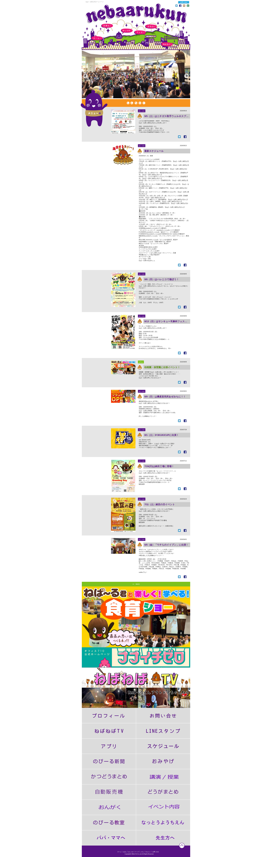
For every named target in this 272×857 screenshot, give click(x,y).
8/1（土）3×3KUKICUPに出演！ (161, 435)
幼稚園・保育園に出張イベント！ (162, 367)
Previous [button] (84, 75)
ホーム (97, 38)
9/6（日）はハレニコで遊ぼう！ (161, 279)
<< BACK (136, 584)
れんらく (167, 44)
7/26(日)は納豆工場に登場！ (159, 466)
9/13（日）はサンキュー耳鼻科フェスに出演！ (167, 321)
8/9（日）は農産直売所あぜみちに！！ (165, 396)
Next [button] (185, 75)
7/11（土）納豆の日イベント (159, 504)
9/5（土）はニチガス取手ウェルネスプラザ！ (167, 116)
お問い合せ (183, 2)
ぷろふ (151, 26)
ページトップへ (182, 845)
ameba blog (188, 5)
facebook (180, 5)
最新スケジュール (154, 151)
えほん (107, 26)
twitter (176, 5)
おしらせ (127, 31)
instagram (184, 5)
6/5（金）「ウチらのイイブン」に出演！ (166, 544)
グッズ (140, 32)
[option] (136, 74)
